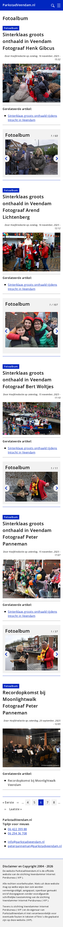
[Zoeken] (53, 5)
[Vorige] (6, 158)
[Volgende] (56, 158)
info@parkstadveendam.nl (26, 842)
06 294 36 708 (17, 833)
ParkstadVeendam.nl (19, 5)
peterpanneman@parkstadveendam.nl (35, 846)
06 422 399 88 (17, 829)
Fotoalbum (11, 28)
